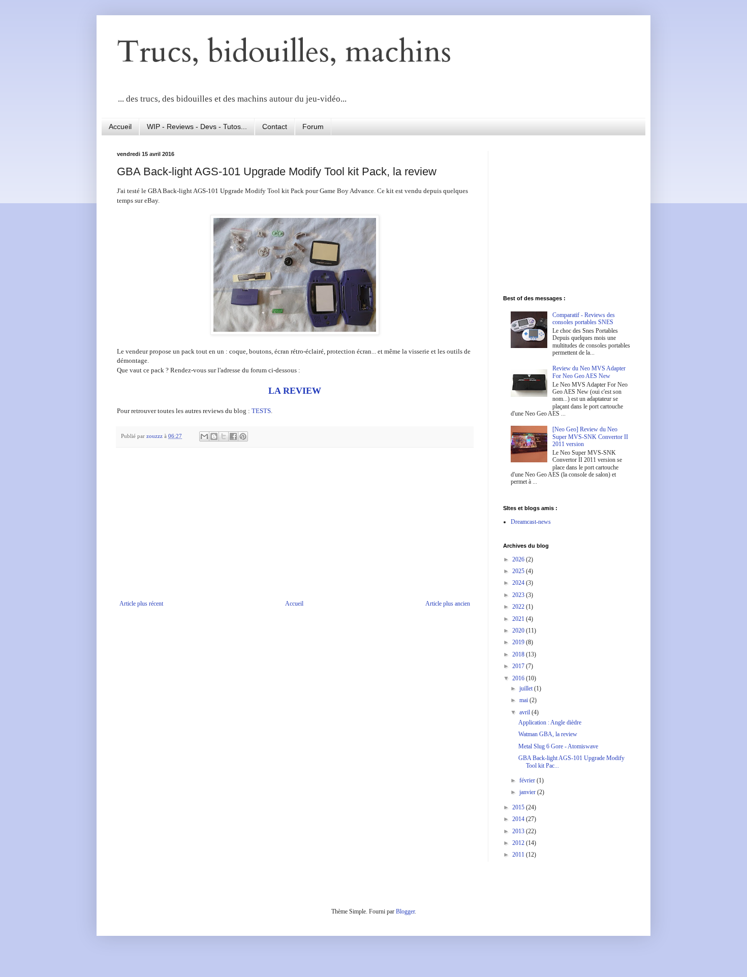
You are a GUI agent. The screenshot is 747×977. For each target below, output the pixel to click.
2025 (519, 571)
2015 (519, 807)
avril (525, 712)
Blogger (405, 911)
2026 (519, 559)
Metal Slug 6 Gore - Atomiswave (558, 746)
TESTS (261, 411)
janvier (528, 792)
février (528, 780)
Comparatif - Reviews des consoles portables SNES (583, 318)
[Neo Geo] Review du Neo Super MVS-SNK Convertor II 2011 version (590, 437)
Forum (313, 126)
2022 (519, 606)
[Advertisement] (295, 523)
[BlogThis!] (214, 436)
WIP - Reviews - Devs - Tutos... (197, 126)
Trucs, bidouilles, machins (284, 52)
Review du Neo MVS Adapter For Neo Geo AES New (589, 372)
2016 (519, 678)
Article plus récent (141, 603)
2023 (519, 594)
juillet (526, 688)
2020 (519, 630)
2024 (519, 582)
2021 (519, 618)
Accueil (120, 126)
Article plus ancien (447, 603)
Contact (274, 126)
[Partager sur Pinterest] (243, 436)
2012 (519, 842)
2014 (519, 819)
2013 (519, 831)
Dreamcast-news (531, 521)
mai (524, 700)
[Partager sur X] (224, 436)
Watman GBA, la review (547, 734)
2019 (519, 642)
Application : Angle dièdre (549, 722)
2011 (519, 854)
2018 (519, 654)
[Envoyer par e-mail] (204, 436)
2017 (519, 666)
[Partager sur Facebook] (233, 436)
